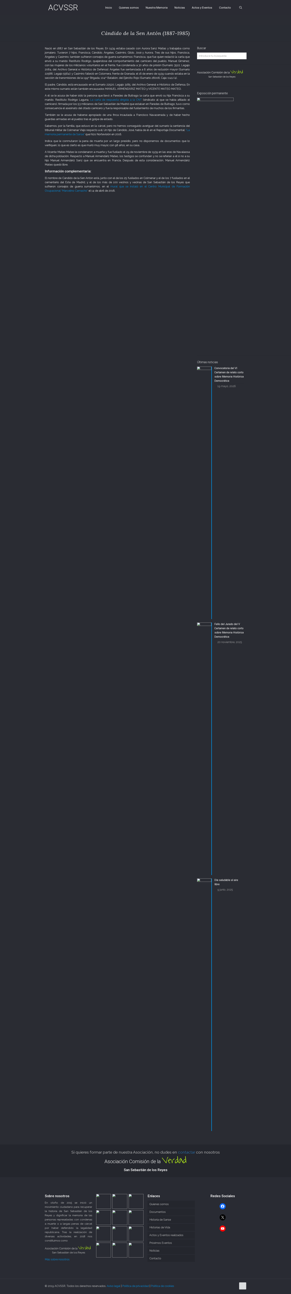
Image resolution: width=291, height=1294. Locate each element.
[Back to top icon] (242, 1285)
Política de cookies (162, 1286)
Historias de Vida (159, 1227)
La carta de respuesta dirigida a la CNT (116, 99)
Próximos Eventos (160, 1242)
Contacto (155, 1258)
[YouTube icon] (234, 1286)
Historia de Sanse (160, 1219)
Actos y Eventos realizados (166, 1235)
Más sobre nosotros (57, 1259)
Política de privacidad (135, 1286)
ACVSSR (63, 7)
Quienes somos (159, 1204)
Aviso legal (113, 1286)
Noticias (154, 1250)
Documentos (157, 1212)
